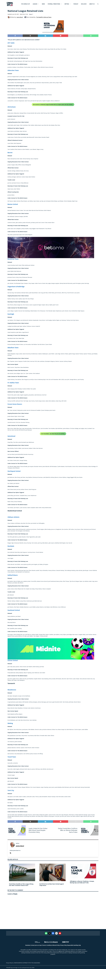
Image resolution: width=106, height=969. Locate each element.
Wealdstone (12, 690)
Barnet (10, 153)
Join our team (38, 945)
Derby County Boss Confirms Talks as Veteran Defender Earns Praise (67, 830)
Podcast (75, 4)
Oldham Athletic (13, 517)
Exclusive (83, 4)
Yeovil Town (12, 757)
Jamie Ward (20, 846)
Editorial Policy (56, 945)
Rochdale (11, 546)
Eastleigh (11, 314)
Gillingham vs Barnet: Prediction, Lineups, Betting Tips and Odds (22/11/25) (82, 882)
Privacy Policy (63, 945)
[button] (98, 4)
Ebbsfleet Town (13, 348)
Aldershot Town (13, 70)
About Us (92, 4)
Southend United (14, 610)
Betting (67, 4)
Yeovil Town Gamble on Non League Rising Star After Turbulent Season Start (21, 884)
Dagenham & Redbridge (16, 287)
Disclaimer (28, 945)
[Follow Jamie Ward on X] (10, 853)
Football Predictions (54, 4)
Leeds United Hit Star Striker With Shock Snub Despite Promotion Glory (38, 830)
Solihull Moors (13, 575)
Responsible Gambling (72, 945)
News (43, 4)
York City (11, 790)
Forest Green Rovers (15, 404)
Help (79, 945)
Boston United (13, 204)
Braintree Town (13, 259)
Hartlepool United (14, 471)
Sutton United (13, 660)
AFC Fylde (11, 43)
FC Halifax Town (13, 383)
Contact (33, 945)
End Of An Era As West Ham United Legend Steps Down (51, 884)
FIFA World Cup (25, 4)
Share (30, 14)
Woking (10, 723)
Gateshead (11, 436)
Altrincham (12, 107)
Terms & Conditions (47, 945)
